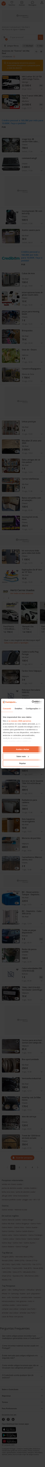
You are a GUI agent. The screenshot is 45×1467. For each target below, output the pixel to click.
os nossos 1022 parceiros (19, 721)
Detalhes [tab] (18, 709)
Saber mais (21, 756)
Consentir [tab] (7, 709)
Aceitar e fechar (22, 749)
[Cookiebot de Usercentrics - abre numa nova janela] (32, 702)
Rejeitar (22, 763)
